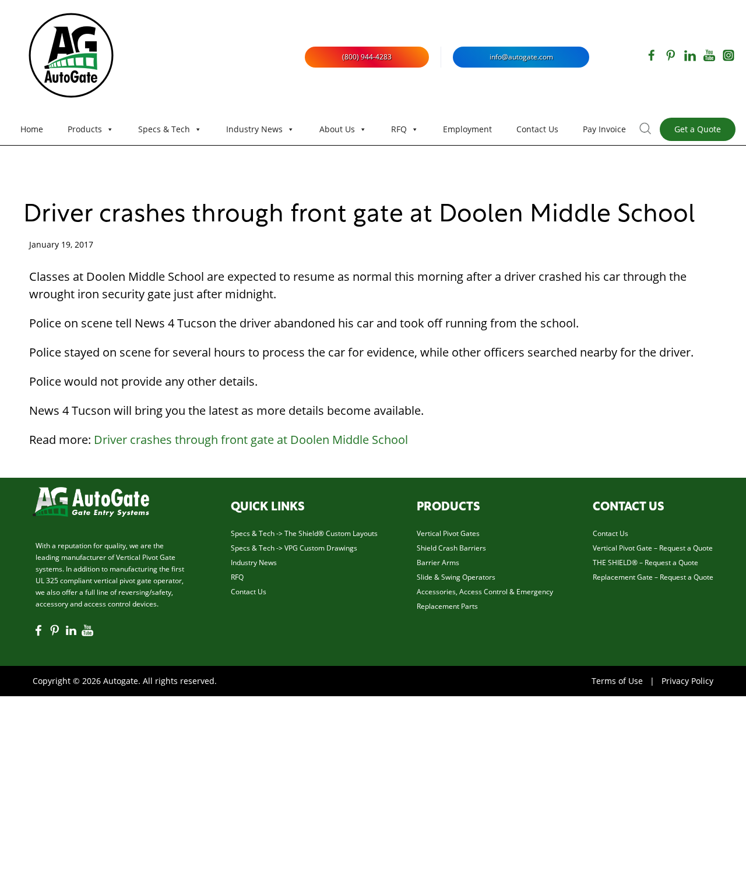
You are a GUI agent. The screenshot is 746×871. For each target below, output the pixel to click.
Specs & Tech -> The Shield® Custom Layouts (304, 533)
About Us (337, 129)
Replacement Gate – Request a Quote (653, 577)
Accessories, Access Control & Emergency (485, 592)
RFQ (399, 129)
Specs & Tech (164, 129)
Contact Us (537, 129)
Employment (467, 129)
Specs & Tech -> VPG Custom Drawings (294, 548)
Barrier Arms (438, 562)
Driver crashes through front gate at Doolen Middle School (359, 215)
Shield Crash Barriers (451, 548)
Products (85, 129)
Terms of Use (617, 680)
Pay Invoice (604, 129)
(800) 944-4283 (367, 57)
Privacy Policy (687, 680)
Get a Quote (697, 129)
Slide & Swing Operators (456, 577)
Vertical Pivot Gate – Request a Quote (653, 548)
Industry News (254, 129)
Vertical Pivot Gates (448, 533)
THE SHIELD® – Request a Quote (645, 562)
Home (31, 129)
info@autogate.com (521, 57)
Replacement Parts (447, 606)
